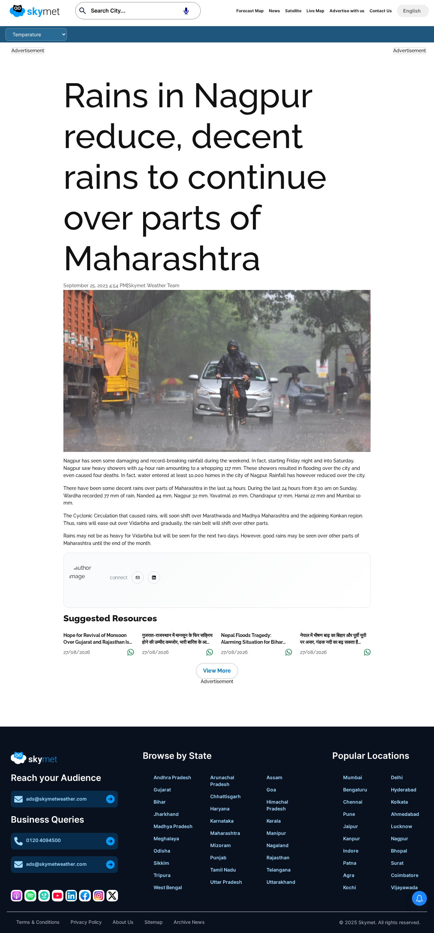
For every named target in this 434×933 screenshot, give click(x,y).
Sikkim (161, 863)
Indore (350, 851)
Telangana (279, 870)
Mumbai (352, 777)
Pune (349, 814)
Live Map (315, 10)
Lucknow (401, 826)
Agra (348, 875)
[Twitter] (112, 895)
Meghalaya (166, 838)
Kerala (274, 821)
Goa (271, 789)
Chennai (352, 802)
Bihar (160, 802)
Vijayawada (404, 887)
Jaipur (350, 826)
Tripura (162, 875)
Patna (349, 863)
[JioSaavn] (44, 895)
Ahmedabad (405, 814)
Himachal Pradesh (277, 805)
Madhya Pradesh (173, 826)
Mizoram (220, 845)
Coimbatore (404, 875)
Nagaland (278, 845)
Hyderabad (403, 789)
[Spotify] (30, 895)
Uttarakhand (281, 882)
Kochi (349, 887)
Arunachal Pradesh (222, 780)
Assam (274, 777)
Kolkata (399, 802)
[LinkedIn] (71, 895)
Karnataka (222, 821)
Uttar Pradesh (226, 882)
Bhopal (399, 851)
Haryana (220, 808)
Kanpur (351, 838)
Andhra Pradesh (172, 777)
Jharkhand (166, 814)
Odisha (162, 851)
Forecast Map (250, 10)
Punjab (218, 857)
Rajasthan (278, 857)
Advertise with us (347, 10)
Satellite (293, 10)
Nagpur (399, 838)
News (274, 10)
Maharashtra (225, 833)
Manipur (276, 833)
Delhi (397, 777)
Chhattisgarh (225, 796)
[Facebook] (85, 895)
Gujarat (162, 789)
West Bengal (168, 887)
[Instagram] (98, 895)
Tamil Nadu (223, 870)
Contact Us (381, 10)
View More (217, 670)
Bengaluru (355, 789)
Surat (397, 863)
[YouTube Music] (57, 895)
